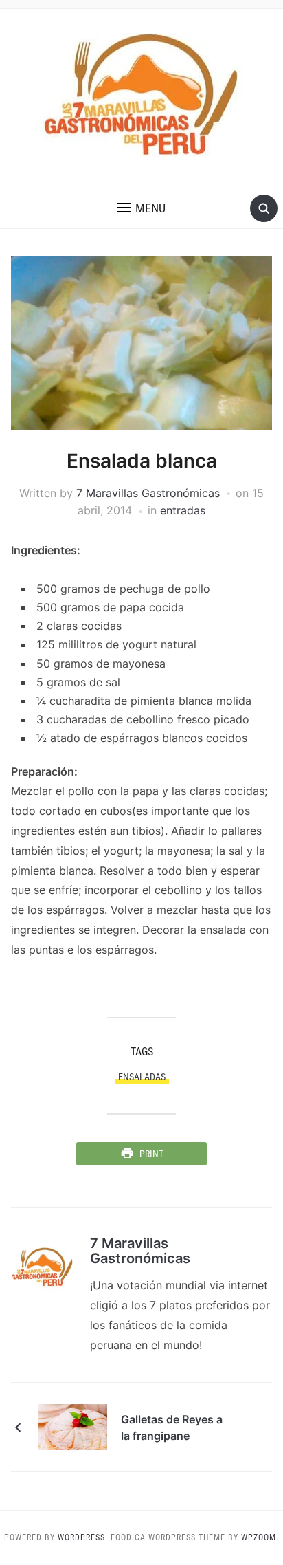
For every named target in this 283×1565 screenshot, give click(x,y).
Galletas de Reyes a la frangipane (172, 1427)
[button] (141, 208)
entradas (182, 510)
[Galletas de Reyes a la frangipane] (72, 1426)
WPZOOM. (260, 1537)
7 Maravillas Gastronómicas (148, 493)
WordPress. (83, 1537)
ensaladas (142, 1076)
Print (151, 1153)
